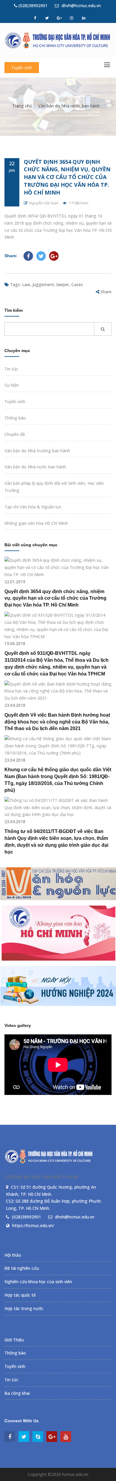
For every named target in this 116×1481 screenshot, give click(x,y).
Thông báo (15, 418)
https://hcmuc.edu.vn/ (33, 1225)
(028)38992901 (32, 5)
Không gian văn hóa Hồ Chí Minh (36, 523)
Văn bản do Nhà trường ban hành (37, 450)
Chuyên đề (14, 434)
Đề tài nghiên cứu (21, 1268)
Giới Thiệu (14, 1340)
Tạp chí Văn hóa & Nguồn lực (33, 507)
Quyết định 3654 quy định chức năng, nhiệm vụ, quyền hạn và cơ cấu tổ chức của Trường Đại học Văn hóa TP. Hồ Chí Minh (67, 177)
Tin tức (11, 369)
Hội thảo (12, 1255)
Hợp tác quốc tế (20, 1295)
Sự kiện (11, 385)
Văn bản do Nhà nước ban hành (69, 106)
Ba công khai (17, 1393)
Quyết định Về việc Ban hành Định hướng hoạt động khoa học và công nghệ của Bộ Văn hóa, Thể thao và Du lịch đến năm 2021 (57, 721)
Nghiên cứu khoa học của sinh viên (38, 1281)
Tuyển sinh (21, 67)
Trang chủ (22, 106)
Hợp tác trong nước (23, 1308)
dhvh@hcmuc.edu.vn (80, 5)
